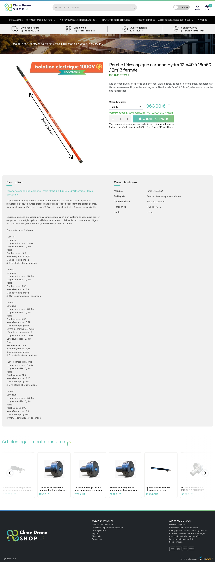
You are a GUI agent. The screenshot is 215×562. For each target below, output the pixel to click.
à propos (202, 20)
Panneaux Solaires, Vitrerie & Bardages (187, 533)
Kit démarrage (15, 20)
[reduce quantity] (113, 118)
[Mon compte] (197, 7)
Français (10, 558)
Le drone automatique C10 (181, 539)
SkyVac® (96, 533)
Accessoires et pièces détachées (184, 536)
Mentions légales (177, 525)
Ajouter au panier (155, 118)
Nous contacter (176, 542)
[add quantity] (127, 118)
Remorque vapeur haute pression (107, 527)
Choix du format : (117, 102)
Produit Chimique (146, 20)
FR (209, 3)
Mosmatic (96, 536)
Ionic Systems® (119, 75)
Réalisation (193, 559)
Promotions (97, 539)
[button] (10, 473)
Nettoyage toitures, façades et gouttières (188, 530)
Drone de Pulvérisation (102, 525)
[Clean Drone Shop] (17, 7)
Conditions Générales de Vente (183, 527)
